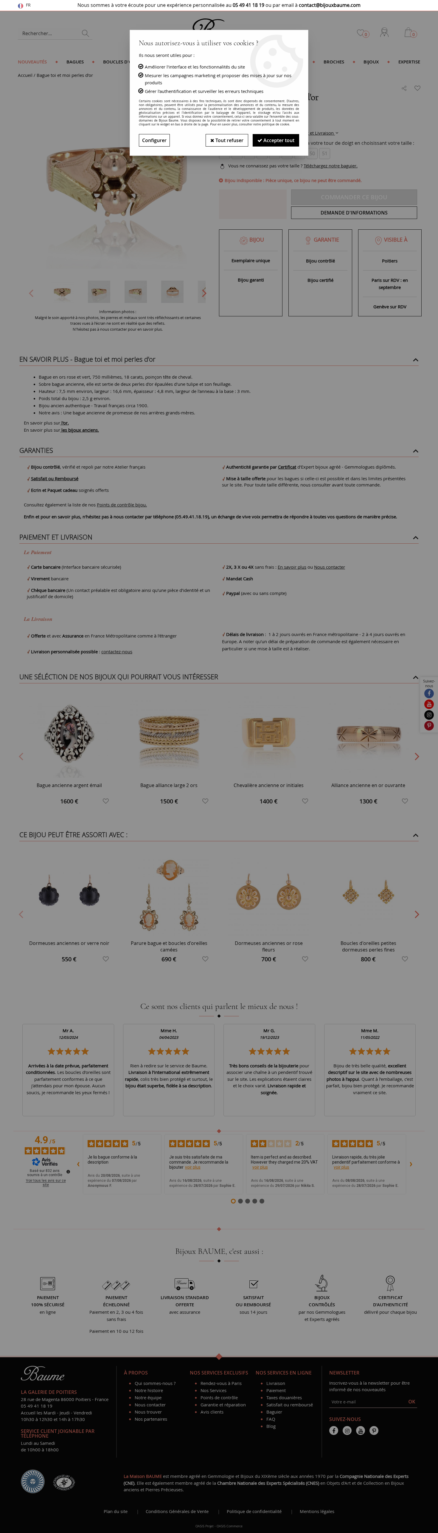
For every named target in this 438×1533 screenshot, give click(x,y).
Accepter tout (278, 140)
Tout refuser (228, 140)
